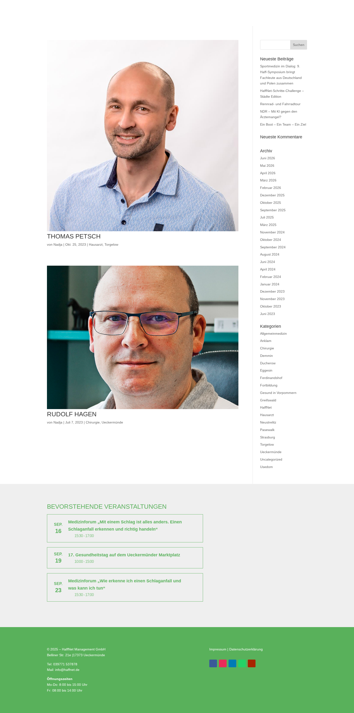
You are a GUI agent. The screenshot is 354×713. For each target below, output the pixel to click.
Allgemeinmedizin (273, 333)
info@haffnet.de (67, 670)
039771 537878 (65, 664)
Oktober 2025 (270, 203)
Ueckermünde (112, 422)
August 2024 (269, 254)
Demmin (266, 356)
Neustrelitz (268, 422)
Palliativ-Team (180, 12)
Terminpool (92, 30)
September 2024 (273, 247)
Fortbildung (268, 385)
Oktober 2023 (270, 306)
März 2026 (268, 180)
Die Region (119, 30)
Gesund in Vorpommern (278, 393)
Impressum (218, 649)
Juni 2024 (267, 262)
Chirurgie (93, 422)
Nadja (57, 244)
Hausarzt (96, 244)
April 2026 (267, 173)
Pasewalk (267, 430)
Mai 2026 (267, 165)
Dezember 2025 (272, 195)
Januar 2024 (269, 284)
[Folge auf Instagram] (223, 663)
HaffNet (266, 407)
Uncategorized (271, 459)
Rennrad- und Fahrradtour (280, 104)
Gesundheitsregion (58, 30)
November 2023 (272, 299)
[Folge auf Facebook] (213, 663)
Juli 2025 (267, 217)
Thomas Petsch (74, 236)
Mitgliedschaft (149, 12)
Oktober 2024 (270, 240)
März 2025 (268, 225)
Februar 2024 (270, 277)
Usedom (266, 467)
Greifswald (268, 400)
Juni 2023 (267, 314)
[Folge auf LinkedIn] (232, 663)
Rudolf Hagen (72, 414)
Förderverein (212, 12)
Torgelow (111, 244)
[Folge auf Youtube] (252, 663)
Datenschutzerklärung (246, 649)
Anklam (265, 341)
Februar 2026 (270, 188)
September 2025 (273, 210)
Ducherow (267, 363)
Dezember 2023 (272, 291)
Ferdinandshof (271, 378)
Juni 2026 (267, 158)
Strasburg (267, 437)
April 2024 (267, 269)
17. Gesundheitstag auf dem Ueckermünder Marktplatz (124, 554)
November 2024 (272, 232)
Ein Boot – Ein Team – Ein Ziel (283, 124)
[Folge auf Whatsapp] (242, 663)
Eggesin (266, 370)
